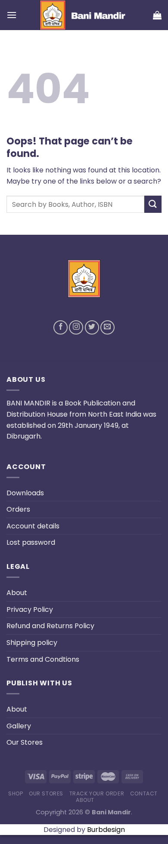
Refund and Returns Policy (50, 626)
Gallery (18, 726)
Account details (32, 526)
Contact (144, 793)
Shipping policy (31, 643)
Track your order (96, 793)
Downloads (25, 493)
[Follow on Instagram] (76, 327)
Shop (15, 793)
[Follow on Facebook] (60, 327)
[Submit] (153, 204)
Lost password (30, 542)
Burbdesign (106, 830)
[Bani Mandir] (84, 15)
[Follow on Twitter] (92, 327)
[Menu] (11, 14)
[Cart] (157, 15)
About (16, 593)
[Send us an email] (107, 327)
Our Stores (24, 742)
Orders (18, 509)
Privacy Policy (29, 609)
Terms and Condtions (42, 659)
